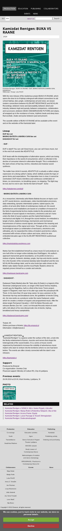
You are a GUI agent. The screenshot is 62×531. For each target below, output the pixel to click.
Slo (3, 18)
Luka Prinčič (11, 478)
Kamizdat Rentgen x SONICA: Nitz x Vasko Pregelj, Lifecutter (28, 408)
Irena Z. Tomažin (10, 481)
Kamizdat (51, 432)
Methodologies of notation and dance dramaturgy (31, 457)
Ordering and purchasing (51, 439)
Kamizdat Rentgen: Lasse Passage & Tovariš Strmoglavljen (28, 416)
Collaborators (51, 8)
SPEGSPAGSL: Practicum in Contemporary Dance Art (31, 463)
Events (27, 13)
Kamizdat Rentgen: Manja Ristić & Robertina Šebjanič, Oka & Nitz (30, 411)
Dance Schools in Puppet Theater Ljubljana (31, 441)
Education (23, 8)
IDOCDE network (31, 446)
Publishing (36, 8)
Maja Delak (10, 471)
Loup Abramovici (10, 489)
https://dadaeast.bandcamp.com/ (15, 316)
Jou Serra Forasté (11, 496)
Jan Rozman (10, 485)
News (35, 13)
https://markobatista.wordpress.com (16, 244)
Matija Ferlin (11, 474)
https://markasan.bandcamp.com (15, 273)
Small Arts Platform (10, 443)
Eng (7, 18)
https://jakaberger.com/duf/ (13, 189)
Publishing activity (51, 436)
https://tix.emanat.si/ (31, 325)
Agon (31, 436)
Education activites (31, 432)
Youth (11, 436)
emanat (31, 3)
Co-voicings (10, 432)
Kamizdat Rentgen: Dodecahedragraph (20, 418)
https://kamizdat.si (10, 358)
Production (9, 8)
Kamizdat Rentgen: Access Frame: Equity (21, 413)
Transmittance (10, 439)
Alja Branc (10, 503)
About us (30, 19)
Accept (31, 520)
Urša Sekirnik (10, 492)
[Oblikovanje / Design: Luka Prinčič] (9, 393)
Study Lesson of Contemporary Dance (31, 450)
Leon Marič (10, 499)
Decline (31, 526)
